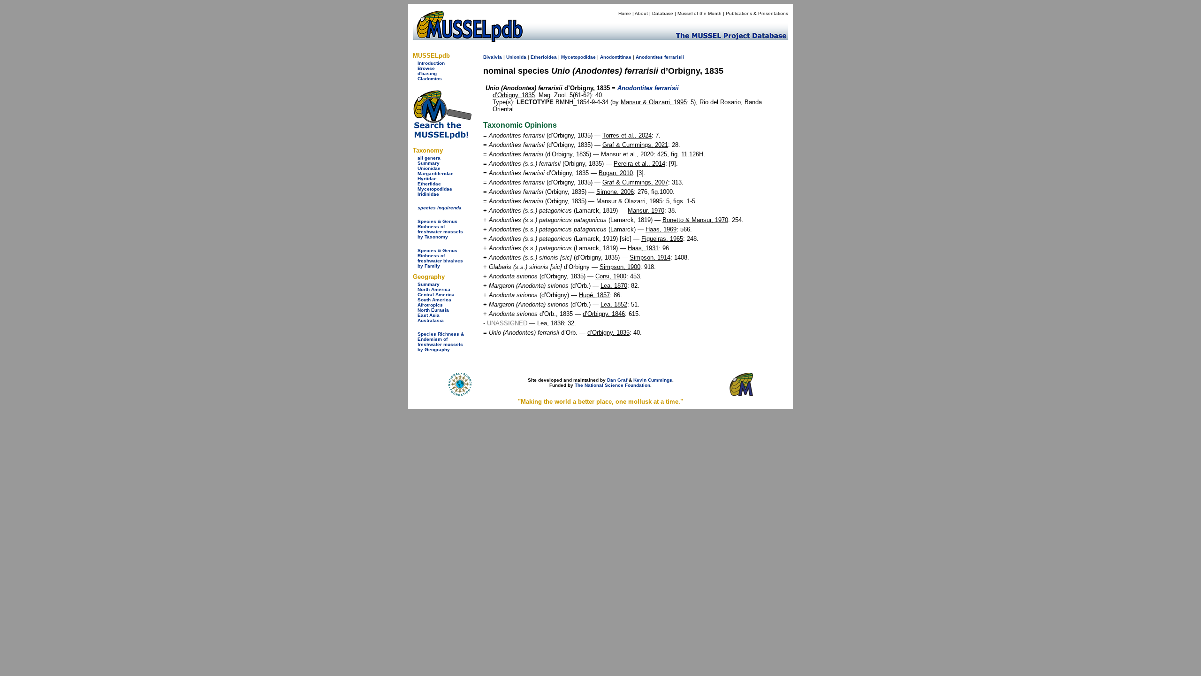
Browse (426, 68)
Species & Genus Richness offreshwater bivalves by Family (440, 258)
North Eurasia (433, 310)
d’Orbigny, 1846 (604, 313)
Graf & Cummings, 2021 (635, 144)
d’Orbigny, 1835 (514, 95)
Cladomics (430, 78)
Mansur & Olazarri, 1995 (654, 102)
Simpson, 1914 (650, 257)
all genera (429, 158)
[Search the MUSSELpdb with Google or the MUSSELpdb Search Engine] (442, 137)
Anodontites (649, 57)
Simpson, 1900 (620, 266)
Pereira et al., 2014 (639, 163)
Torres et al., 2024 (627, 135)
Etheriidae (429, 183)
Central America (436, 294)
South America (434, 299)
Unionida (516, 57)
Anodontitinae (615, 57)
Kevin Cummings (652, 380)
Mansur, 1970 (646, 210)
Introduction (431, 63)
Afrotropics (430, 304)
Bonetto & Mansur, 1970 (695, 219)
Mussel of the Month (699, 13)
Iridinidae (428, 194)
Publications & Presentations (757, 13)
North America (434, 289)
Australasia (431, 320)
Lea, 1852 (613, 304)
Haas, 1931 (643, 248)
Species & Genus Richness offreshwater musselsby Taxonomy (440, 229)
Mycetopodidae (435, 189)
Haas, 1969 (661, 229)
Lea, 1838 (550, 323)
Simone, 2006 (615, 191)
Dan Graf (617, 380)
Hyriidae (427, 178)
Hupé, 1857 (594, 295)
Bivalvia (492, 57)
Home (624, 13)
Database (662, 13)
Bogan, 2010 (616, 173)
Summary (429, 163)
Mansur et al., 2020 (627, 154)
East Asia (429, 315)
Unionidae (429, 168)
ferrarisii (674, 57)
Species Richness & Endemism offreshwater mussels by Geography (441, 341)
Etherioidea (544, 57)
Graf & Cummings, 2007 (635, 182)
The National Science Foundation (612, 385)
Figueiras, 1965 (662, 238)
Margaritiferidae (436, 173)
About (641, 13)
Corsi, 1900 (610, 276)
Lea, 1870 (613, 285)
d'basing (427, 73)
